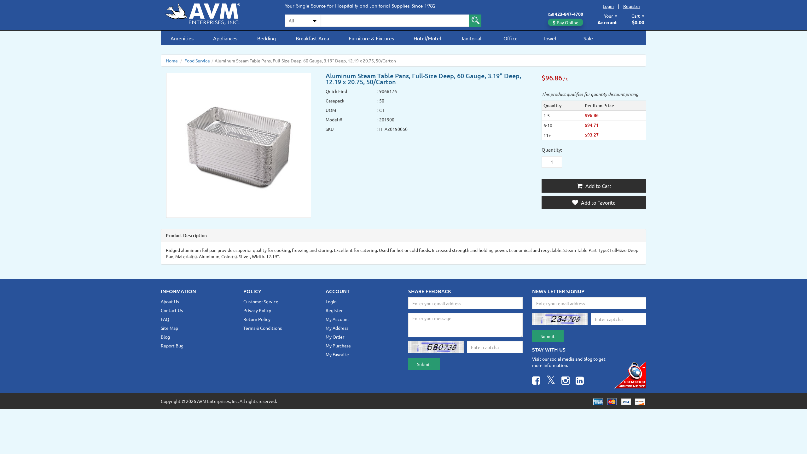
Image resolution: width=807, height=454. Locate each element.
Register (631, 6)
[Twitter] (550, 381)
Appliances (225, 38)
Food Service (197, 60)
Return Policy (256, 319)
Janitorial (471, 38)
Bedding (266, 38)
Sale (588, 38)
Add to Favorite (598, 202)
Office (510, 38)
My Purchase (338, 345)
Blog (165, 337)
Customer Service (260, 301)
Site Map (169, 328)
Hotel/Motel (427, 38)
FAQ (165, 319)
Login (608, 6)
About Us (170, 301)
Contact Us (172, 310)
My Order (335, 337)
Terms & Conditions (262, 328)
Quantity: (552, 150)
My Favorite (337, 354)
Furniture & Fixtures (371, 38)
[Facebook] (536, 381)
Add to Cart (597, 186)
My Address (337, 328)
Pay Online (567, 22)
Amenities (182, 38)
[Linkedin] (580, 381)
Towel (549, 38)
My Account (337, 319)
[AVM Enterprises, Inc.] (208, 13)
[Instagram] (565, 381)
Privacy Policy (257, 310)
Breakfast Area (312, 38)
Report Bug (172, 345)
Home (172, 60)
